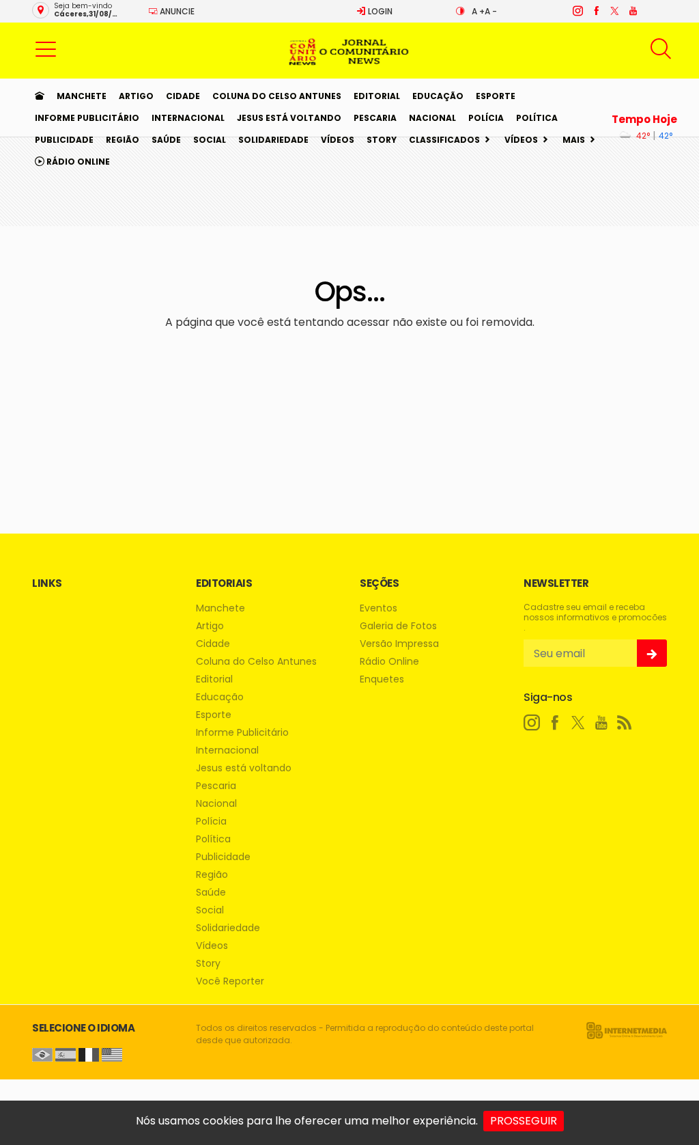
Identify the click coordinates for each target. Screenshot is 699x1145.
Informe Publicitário (87, 118)
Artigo (136, 96)
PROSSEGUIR (523, 1121)
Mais (573, 140)
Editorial (377, 96)
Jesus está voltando (289, 118)
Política (537, 118)
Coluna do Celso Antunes (276, 96)
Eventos (378, 608)
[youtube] (632, 11)
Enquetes (382, 679)
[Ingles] (112, 1054)
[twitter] (614, 11)
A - (491, 11)
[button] (45, 48)
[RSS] (624, 723)
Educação (437, 96)
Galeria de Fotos (398, 626)
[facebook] (595, 11)
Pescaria (375, 118)
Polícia (486, 118)
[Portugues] (42, 1054)
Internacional (188, 118)
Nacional (432, 118)
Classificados (444, 140)
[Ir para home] (40, 96)
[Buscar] (662, 49)
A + (478, 11)
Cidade (183, 96)
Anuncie (176, 11)
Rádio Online (77, 161)
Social (209, 140)
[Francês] (89, 1054)
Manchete (81, 96)
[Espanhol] (65, 1054)
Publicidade (64, 140)
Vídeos (337, 140)
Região (122, 140)
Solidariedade (273, 140)
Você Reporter (230, 981)
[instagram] (577, 11)
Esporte (495, 96)
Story (382, 140)
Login (379, 11)
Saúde (166, 140)
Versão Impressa (399, 644)
